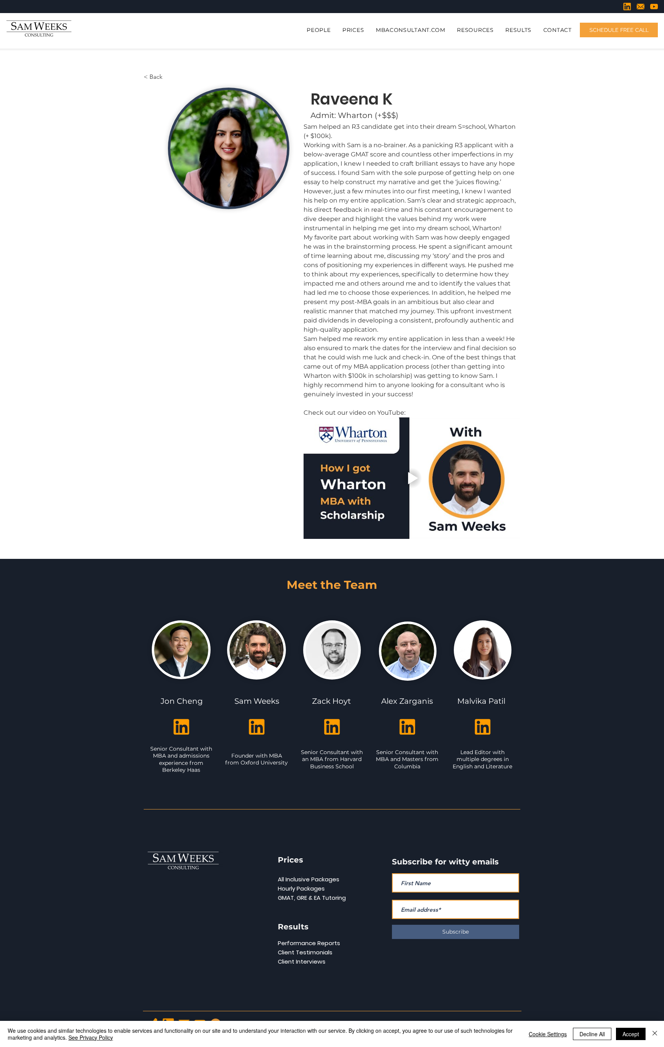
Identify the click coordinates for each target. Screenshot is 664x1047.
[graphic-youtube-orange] (654, 6)
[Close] (654, 1034)
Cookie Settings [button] (548, 1034)
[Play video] (412, 478)
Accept (630, 1034)
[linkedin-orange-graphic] (627, 6)
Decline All (592, 1034)
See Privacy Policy (90, 1037)
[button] (318, 30)
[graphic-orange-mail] (640, 6)
